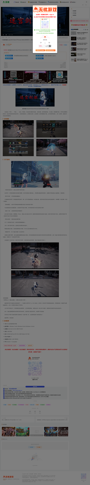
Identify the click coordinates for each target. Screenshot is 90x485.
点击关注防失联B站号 (50, 50)
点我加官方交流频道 (40, 50)
